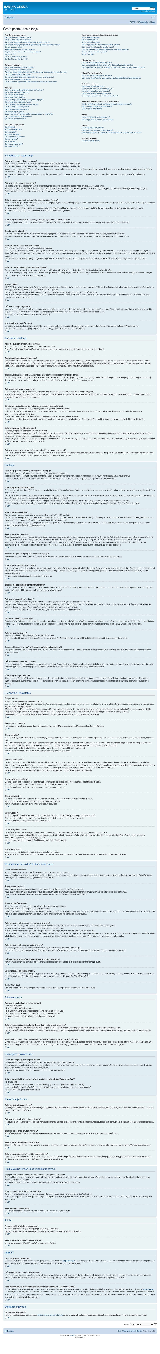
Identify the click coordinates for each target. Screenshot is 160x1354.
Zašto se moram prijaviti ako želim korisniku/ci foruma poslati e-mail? (31, 82)
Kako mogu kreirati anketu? (15, 97)
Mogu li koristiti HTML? (13, 129)
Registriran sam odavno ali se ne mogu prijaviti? (23, 52)
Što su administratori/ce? (91, 37)
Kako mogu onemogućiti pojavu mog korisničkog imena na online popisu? (32, 45)
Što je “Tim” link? (88, 54)
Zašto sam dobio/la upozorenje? (17, 109)
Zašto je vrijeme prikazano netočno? (18, 70)
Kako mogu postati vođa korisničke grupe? (98, 47)
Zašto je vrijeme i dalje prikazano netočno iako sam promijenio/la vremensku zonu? (36, 72)
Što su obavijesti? (11, 139)
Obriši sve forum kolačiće (132, 1331)
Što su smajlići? (10, 132)
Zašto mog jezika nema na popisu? (18, 74)
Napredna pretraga (148, 11)
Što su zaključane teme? (14, 144)
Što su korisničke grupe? (91, 42)
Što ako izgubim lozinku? (14, 47)
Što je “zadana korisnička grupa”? (94, 52)
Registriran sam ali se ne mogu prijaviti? (20, 49)
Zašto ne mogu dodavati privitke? (17, 107)
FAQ (133, 22)
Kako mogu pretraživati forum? (93, 86)
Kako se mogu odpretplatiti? (92, 109)
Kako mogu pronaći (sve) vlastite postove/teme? (100, 96)
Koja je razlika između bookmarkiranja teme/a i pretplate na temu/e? (107, 104)
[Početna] (6, 3)
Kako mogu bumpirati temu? (15, 119)
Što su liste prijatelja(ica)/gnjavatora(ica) (97, 75)
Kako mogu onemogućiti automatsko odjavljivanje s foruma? (27, 42)
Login (153, 22)
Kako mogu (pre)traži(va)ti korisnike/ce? (97, 93)
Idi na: (126, 1324)
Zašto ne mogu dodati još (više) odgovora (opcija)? (24, 100)
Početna (10, 18)
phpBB (72, 1335)
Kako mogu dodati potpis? (14, 95)
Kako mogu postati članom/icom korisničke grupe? (101, 45)
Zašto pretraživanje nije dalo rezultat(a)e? (97, 89)
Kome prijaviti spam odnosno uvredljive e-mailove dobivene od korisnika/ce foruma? (113, 67)
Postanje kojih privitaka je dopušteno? (96, 117)
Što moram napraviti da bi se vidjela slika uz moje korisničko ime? (29, 77)
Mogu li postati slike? (12, 134)
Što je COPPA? (10, 54)
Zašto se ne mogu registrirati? (16, 57)
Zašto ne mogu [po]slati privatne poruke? (97, 62)
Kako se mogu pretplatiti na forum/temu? (97, 106)
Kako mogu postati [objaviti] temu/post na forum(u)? (24, 90)
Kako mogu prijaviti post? (14, 112)
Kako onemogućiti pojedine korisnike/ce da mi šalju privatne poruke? (107, 65)
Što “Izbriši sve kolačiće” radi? (16, 59)
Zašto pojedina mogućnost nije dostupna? (97, 130)
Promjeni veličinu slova (153, 17)
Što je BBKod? (10, 127)
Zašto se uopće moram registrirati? (18, 40)
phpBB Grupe (69, 1261)
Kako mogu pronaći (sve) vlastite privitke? (97, 120)
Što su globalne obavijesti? (15, 137)
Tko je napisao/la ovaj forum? (93, 128)
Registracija (143, 22)
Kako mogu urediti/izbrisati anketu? (18, 102)
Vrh (8, 177)
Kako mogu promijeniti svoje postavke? (19, 67)
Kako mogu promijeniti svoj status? (18, 79)
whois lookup (148, 1289)
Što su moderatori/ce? (90, 40)
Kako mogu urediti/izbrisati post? (17, 92)
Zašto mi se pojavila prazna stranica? (96, 91)
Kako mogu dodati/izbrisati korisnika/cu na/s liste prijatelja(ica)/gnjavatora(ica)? (111, 78)
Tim (119, 1331)
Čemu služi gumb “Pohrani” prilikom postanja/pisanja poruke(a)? (29, 114)
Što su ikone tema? (12, 146)
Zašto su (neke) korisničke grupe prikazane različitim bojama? (105, 49)
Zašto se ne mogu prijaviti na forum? (18, 37)
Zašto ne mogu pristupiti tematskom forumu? (21, 104)
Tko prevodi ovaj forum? (91, 141)
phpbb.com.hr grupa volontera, (51, 1315)
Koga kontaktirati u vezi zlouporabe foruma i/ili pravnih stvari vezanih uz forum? (111, 132)
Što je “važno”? (10, 141)
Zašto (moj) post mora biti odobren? (18, 116)
